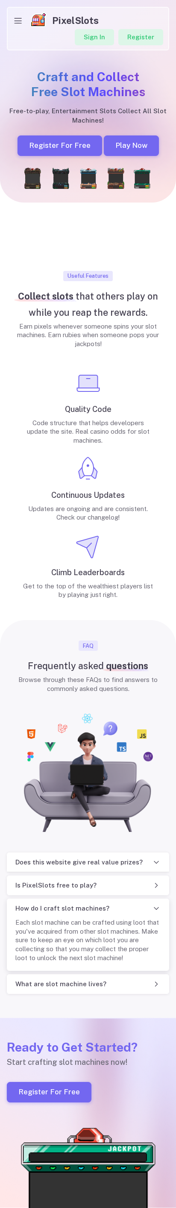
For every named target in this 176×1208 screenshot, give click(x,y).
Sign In (94, 37)
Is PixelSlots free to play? (56, 885)
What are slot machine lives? (60, 984)
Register (140, 37)
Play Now (131, 145)
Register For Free (59, 145)
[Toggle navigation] (18, 20)
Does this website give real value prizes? (79, 862)
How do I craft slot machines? (62, 908)
